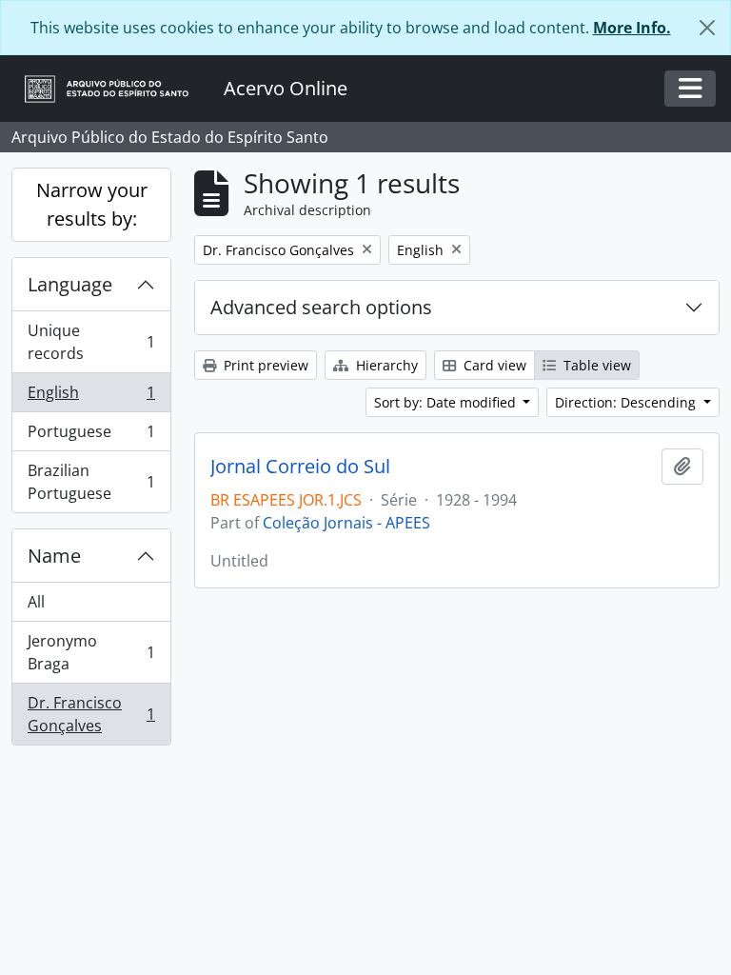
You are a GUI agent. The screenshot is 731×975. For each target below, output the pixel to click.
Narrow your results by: (92, 204)
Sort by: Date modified (447, 402)
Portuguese (91, 436)
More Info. (632, 27)
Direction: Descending (627, 402)
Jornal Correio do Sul (300, 466)
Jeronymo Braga (91, 652)
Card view (493, 365)
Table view (595, 365)
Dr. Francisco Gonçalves (91, 714)
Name (54, 555)
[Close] (707, 27)
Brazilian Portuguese (91, 482)
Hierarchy (385, 365)
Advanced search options (321, 307)
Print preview (264, 365)
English (91, 397)
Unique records (91, 342)
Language (70, 284)
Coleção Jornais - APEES (346, 522)
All (36, 601)
